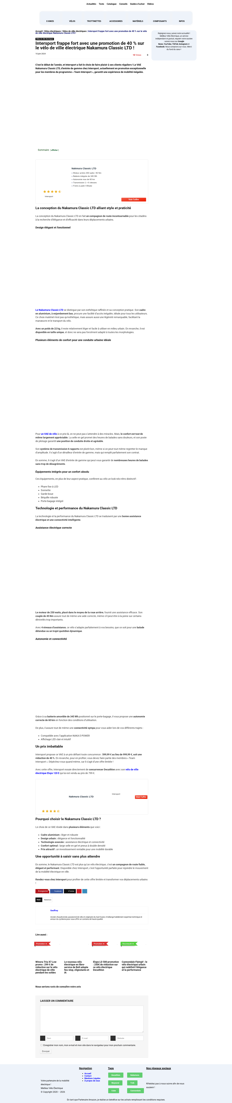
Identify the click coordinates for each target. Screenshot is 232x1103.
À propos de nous (92, 1081)
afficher (54, 150)
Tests (101, 4)
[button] (175, 3)
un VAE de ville (49, 433)
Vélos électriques (52, 31)
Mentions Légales (92, 1078)
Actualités (91, 4)
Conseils (123, 4)
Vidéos (150, 4)
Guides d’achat (137, 4)
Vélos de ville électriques (74, 31)
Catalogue (112, 4)
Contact (87, 1076)
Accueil (39, 31)
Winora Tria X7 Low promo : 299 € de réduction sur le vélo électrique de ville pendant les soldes (46, 967)
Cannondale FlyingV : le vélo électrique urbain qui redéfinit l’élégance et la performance (134, 966)
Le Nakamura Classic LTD (49, 310)
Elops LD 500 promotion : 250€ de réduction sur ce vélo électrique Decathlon (106, 966)
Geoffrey (54, 910)
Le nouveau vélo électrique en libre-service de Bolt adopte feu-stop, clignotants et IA (76, 967)
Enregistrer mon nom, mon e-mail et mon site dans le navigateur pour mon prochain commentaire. (89, 1045)
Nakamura (47, 900)
